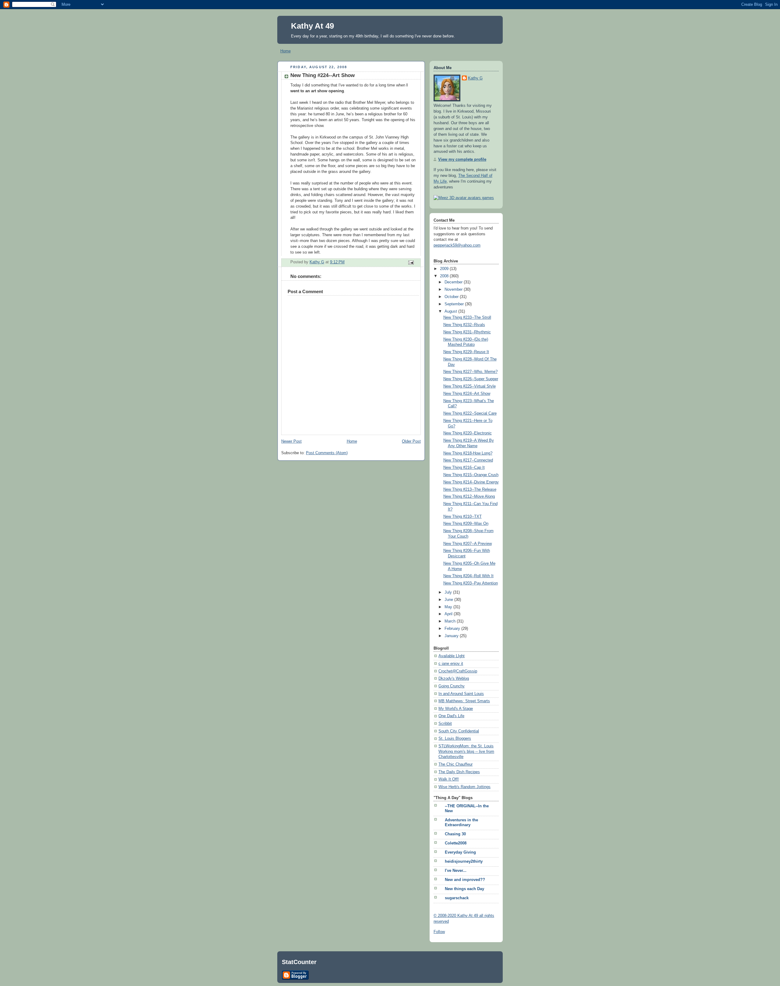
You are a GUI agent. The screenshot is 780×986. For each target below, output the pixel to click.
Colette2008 (455, 843)
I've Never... (455, 870)
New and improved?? (465, 880)
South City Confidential (458, 731)
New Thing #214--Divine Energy (471, 482)
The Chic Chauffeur (455, 764)
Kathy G (475, 78)
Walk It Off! (448, 779)
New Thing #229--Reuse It (466, 352)
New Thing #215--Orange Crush (470, 475)
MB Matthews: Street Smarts (464, 701)
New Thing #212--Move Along (469, 496)
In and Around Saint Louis (461, 694)
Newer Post (291, 441)
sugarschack (457, 898)
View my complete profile (462, 159)
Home (285, 51)
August (451, 311)
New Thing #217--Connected (468, 460)
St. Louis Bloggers (454, 738)
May (449, 607)
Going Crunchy (451, 686)
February (453, 628)
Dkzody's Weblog (453, 678)
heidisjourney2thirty (464, 861)
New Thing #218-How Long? (467, 453)
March (451, 621)
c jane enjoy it (450, 663)
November (454, 289)
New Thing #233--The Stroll (467, 317)
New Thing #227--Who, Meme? (470, 372)
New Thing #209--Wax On (465, 523)
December (454, 282)
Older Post (411, 441)
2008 (445, 276)
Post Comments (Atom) (327, 453)
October (452, 297)
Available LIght (451, 656)
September (455, 304)
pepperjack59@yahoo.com (457, 245)
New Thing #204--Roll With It (468, 576)
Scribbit (445, 723)
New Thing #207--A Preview (467, 544)
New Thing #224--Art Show (466, 393)
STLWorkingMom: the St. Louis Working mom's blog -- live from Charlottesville (466, 751)
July (449, 592)
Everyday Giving (460, 852)
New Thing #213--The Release (469, 489)
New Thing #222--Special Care (470, 413)
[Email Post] (410, 262)
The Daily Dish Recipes (459, 772)
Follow (439, 932)
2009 (445, 269)
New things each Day (464, 889)
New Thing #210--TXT (462, 516)
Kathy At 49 (312, 25)
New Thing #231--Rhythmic (467, 332)
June (449, 600)
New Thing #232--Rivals (464, 325)
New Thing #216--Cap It (464, 467)
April (449, 614)
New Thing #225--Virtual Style (469, 386)
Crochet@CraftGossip (457, 671)
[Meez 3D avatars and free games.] (464, 198)
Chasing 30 (455, 834)
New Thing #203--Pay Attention (470, 583)
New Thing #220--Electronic (467, 433)
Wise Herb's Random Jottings (464, 787)
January (452, 636)
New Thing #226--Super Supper (470, 379)
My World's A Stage (455, 709)
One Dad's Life (451, 716)
